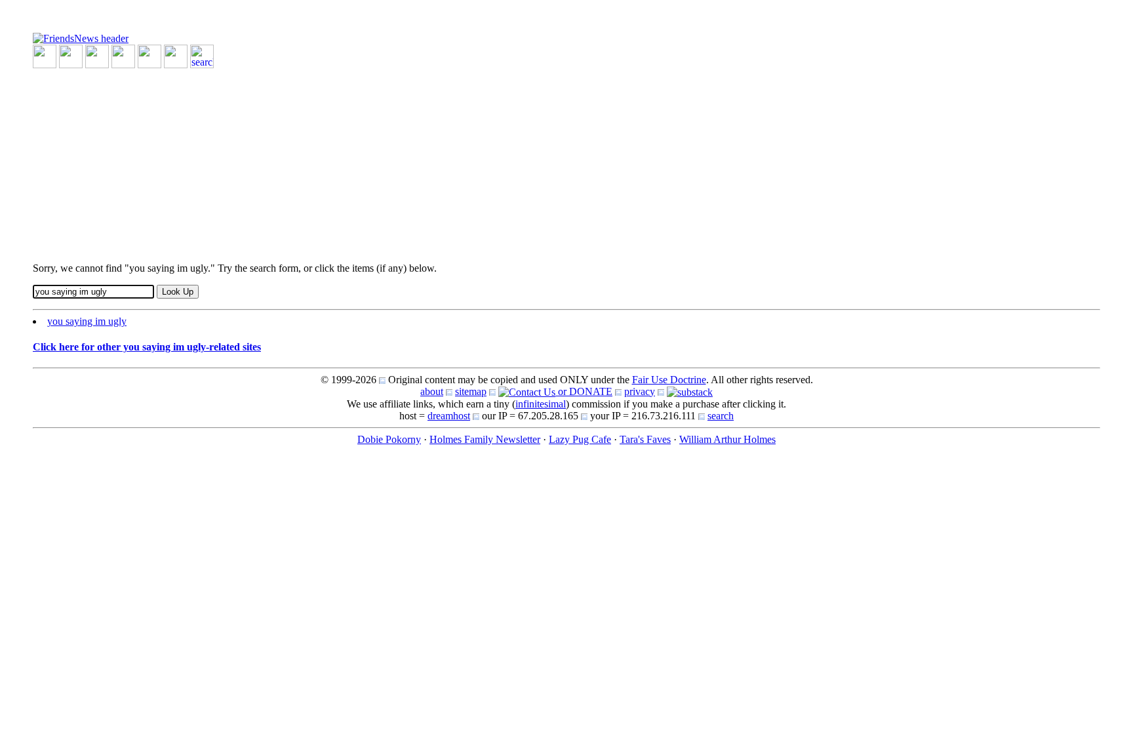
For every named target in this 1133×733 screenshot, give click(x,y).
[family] (149, 55)
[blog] (71, 55)
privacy (639, 391)
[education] (123, 55)
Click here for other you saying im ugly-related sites (147, 346)
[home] (81, 37)
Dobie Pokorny (389, 439)
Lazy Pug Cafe (580, 439)
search (720, 415)
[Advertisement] (426, 160)
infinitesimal (540, 403)
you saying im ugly (87, 321)
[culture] (97, 55)
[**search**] (202, 55)
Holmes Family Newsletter (484, 439)
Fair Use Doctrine (669, 379)
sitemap (471, 391)
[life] (176, 55)
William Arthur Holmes (727, 439)
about (431, 391)
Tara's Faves (645, 439)
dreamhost (448, 415)
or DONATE (583, 391)
